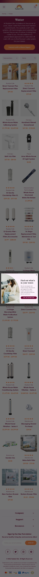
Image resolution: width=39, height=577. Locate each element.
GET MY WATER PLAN (28, 297)
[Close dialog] (36, 275)
